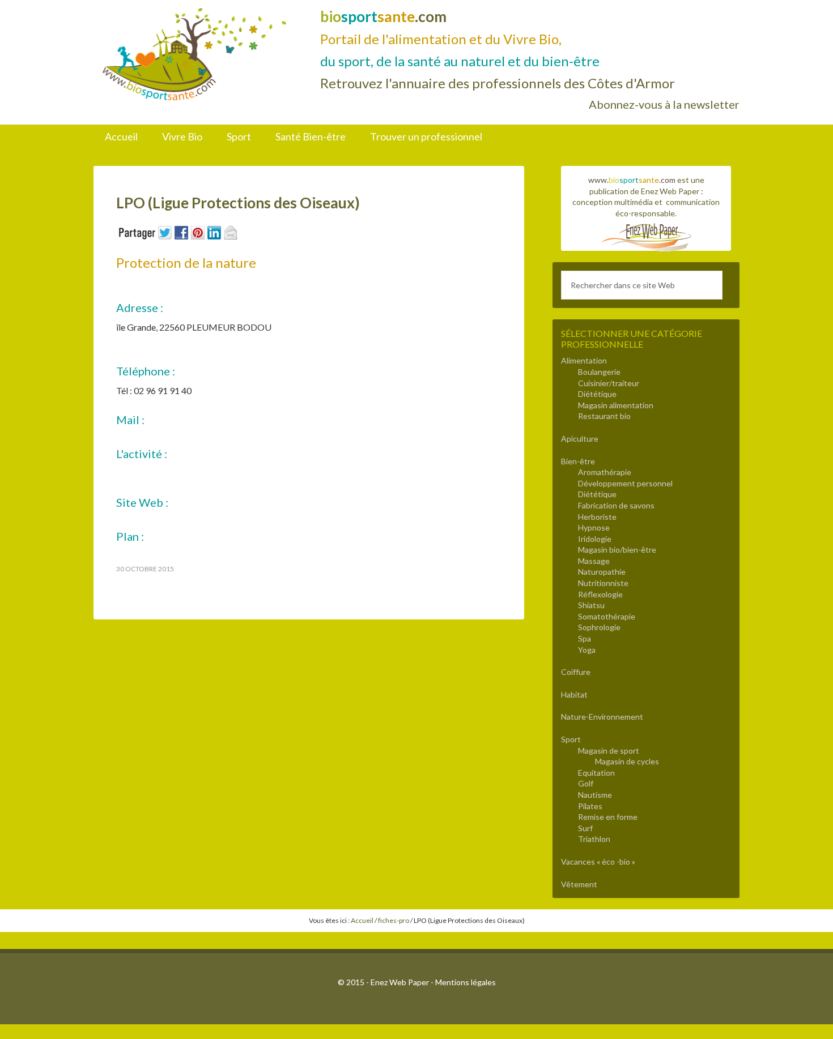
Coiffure (575, 672)
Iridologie (594, 539)
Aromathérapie (604, 472)
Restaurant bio (604, 416)
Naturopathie (602, 571)
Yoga (587, 650)
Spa (584, 638)
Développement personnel (625, 483)
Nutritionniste (603, 583)
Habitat (574, 694)
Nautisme (595, 794)
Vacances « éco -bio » (598, 861)
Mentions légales (465, 982)
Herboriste (597, 516)
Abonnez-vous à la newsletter (664, 104)
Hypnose (594, 527)
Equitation (596, 772)
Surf (585, 828)
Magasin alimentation (615, 405)
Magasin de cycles (627, 761)
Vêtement (579, 884)
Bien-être (578, 461)
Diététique (597, 394)
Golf (585, 783)
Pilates (590, 806)
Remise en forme (608, 817)
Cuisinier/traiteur (608, 383)
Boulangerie (599, 372)
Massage (594, 561)
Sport (571, 739)
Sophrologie (599, 627)
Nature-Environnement (602, 716)
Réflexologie (600, 594)
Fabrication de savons (616, 505)
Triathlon (594, 839)
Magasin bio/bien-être (617, 549)
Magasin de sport (608, 750)
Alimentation (584, 360)
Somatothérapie (606, 616)
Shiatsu (591, 605)
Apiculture (579, 438)
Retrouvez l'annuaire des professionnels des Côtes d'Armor (497, 83)
